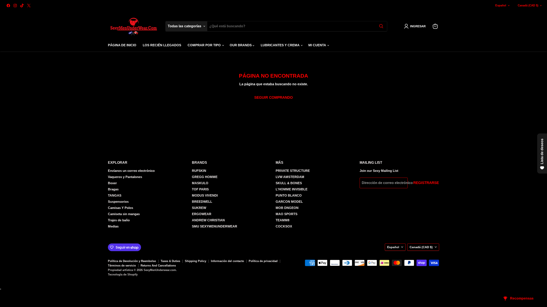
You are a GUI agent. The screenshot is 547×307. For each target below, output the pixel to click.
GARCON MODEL (289, 201)
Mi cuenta (317, 45)
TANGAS (114, 195)
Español (500, 5)
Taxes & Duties (170, 261)
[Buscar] (381, 26)
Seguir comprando (273, 98)
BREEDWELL (202, 201)
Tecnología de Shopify (123, 274)
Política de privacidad (263, 261)
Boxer (112, 183)
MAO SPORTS (286, 214)
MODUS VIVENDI (205, 195)
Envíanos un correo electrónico (131, 170)
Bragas (113, 189)
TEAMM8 (282, 220)
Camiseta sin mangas (124, 214)
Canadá (528, 5)
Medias (113, 226)
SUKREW (199, 208)
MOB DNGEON (287, 208)
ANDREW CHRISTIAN (208, 220)
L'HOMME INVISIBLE (291, 189)
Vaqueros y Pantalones (125, 177)
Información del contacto (227, 261)
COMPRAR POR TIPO (205, 45)
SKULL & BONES (289, 183)
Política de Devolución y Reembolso (132, 261)
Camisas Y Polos (120, 208)
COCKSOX (284, 226)
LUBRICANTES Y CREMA (280, 45)
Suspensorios (118, 201)
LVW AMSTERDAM (290, 177)
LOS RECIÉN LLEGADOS (162, 45)
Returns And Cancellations (158, 265)
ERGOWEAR (201, 214)
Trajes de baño (119, 220)
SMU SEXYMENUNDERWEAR (214, 226)
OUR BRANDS (241, 45)
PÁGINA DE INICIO (122, 45)
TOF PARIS (200, 189)
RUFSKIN (199, 170)
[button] (415, 26)
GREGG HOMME (205, 177)
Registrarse (426, 183)
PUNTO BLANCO (289, 195)
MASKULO (200, 183)
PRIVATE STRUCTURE (293, 170)
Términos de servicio (122, 265)
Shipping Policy (195, 261)
